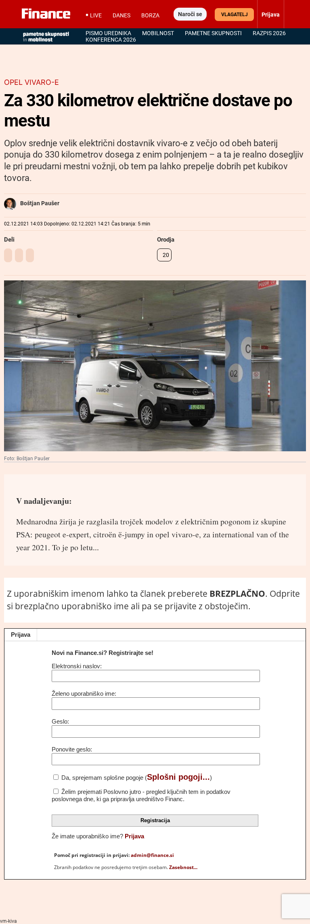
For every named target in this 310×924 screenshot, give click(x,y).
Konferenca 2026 (111, 39)
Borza (150, 15)
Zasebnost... (183, 867)
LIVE (96, 15)
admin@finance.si (152, 855)
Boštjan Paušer (39, 203)
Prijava (20, 634)
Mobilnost (158, 33)
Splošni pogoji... (178, 776)
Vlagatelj (234, 14)
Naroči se (190, 14)
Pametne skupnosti (213, 33)
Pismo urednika (108, 33)
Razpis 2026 (269, 33)
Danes (121, 15)
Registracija (155, 820)
